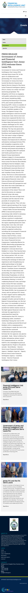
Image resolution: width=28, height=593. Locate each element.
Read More (6, 399)
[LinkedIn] (26, 12)
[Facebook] (22, 12)
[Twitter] (24, 12)
